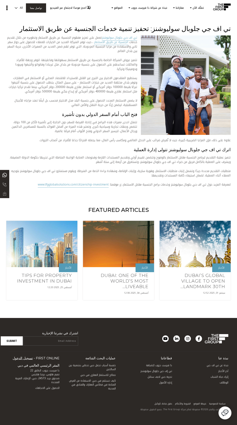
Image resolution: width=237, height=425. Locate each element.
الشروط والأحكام (183, 404)
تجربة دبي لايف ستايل (160, 376)
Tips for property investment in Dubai (44, 278)
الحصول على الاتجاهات (47, 387)
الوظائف (224, 382)
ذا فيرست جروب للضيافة (159, 365)
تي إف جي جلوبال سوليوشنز (156, 371)
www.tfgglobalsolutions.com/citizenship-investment (73, 184)
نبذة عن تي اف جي (217, 365)
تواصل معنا (36, 7)
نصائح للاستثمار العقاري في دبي (98, 375)
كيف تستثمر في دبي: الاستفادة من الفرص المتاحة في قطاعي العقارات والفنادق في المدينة (92, 384)
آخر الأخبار (223, 371)
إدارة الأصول (165, 382)
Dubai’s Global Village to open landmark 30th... (203, 281)
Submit (11, 340)
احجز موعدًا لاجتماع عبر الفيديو (68, 7)
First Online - (36, 358)
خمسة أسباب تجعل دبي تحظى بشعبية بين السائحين (92, 367)
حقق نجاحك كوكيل (163, 404)
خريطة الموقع (199, 404)
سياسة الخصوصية (217, 404)
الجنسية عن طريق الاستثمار (111, 42)
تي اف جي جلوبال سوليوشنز (119, 37)
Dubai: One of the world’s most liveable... (124, 281)
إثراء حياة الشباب (219, 376)
